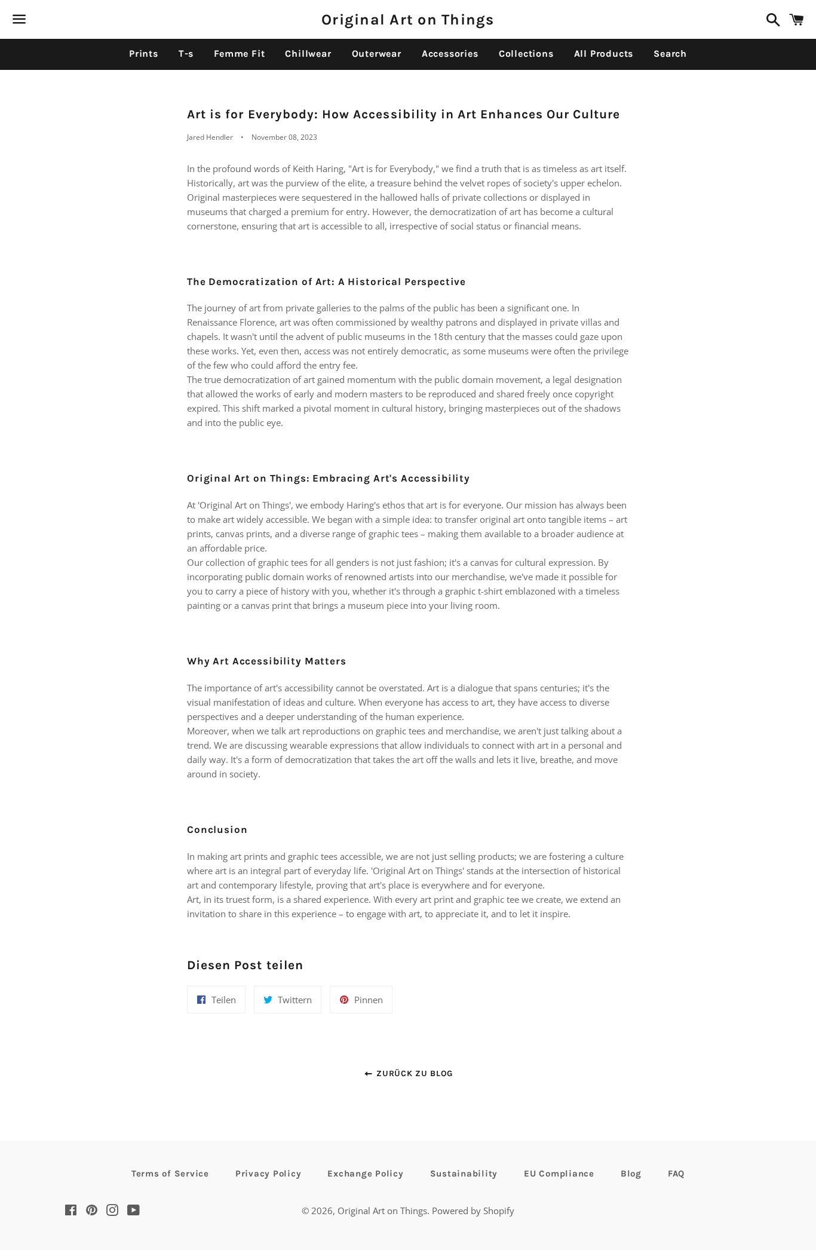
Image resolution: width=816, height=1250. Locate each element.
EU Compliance (559, 1173)
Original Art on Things (408, 19)
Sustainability (464, 1173)
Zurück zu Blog (413, 1073)
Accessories (450, 53)
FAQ (676, 1173)
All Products (604, 53)
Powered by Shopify (473, 1211)
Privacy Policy (268, 1173)
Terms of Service (170, 1173)
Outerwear (376, 53)
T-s (186, 53)
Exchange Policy (365, 1173)
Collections (526, 53)
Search (670, 53)
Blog (631, 1173)
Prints (143, 53)
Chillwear (308, 53)
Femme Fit (239, 53)
